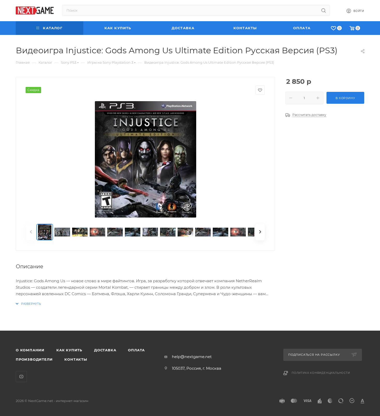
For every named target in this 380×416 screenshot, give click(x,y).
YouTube (21, 376)
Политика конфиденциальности (321, 373)
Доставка (105, 350)
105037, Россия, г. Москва (196, 368)
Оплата (136, 350)
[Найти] (323, 10)
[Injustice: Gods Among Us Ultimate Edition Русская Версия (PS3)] (145, 159)
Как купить (69, 350)
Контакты (75, 359)
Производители (34, 359)
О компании (30, 350)
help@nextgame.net (192, 356)
